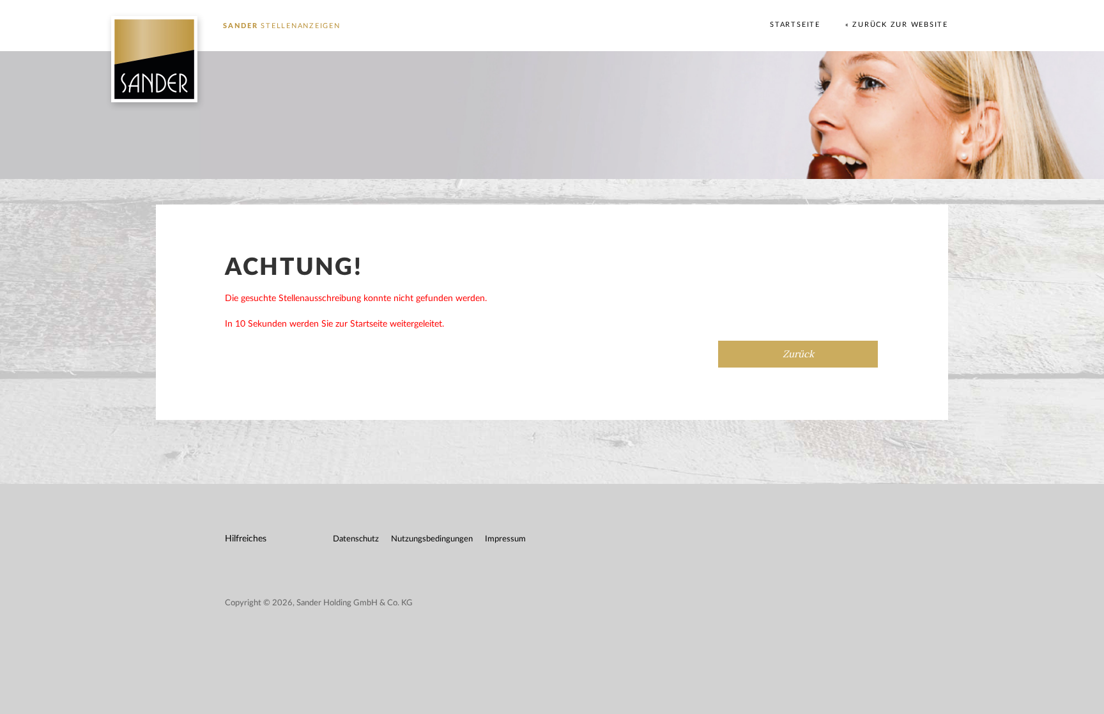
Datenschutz (356, 539)
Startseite (795, 24)
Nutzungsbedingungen (432, 539)
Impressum (505, 539)
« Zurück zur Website (896, 24)
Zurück (798, 354)
